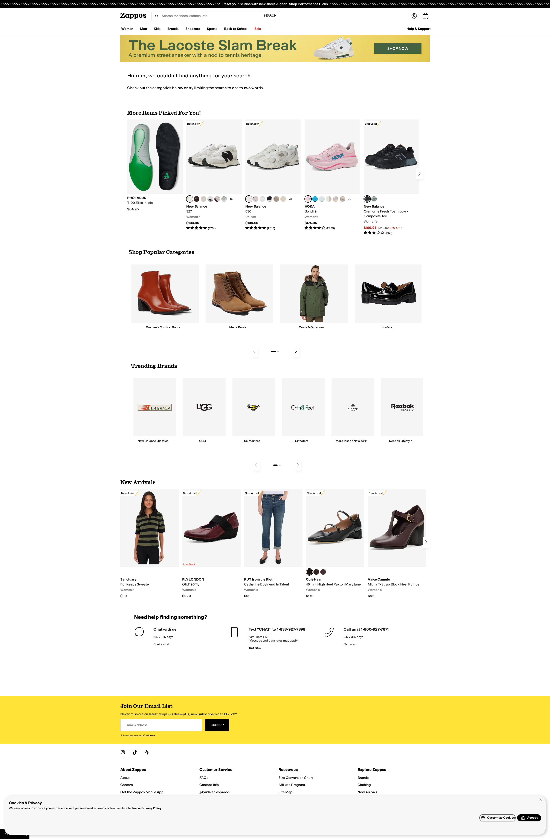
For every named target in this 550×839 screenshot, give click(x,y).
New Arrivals (367, 792)
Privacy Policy (151, 808)
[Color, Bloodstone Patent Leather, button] (323, 572)
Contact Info (209, 785)
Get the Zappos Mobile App (141, 792)
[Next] (419, 173)
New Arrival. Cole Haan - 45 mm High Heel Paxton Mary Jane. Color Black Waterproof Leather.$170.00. (335, 543)
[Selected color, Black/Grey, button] (367, 199)
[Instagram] (123, 752)
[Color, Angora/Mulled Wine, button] (217, 199)
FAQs (203, 778)
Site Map (285, 792)
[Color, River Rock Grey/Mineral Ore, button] (335, 199)
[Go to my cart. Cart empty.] (425, 16)
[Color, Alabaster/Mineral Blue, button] (328, 199)
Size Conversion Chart (295, 778)
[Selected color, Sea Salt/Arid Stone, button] (248, 199)
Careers (126, 785)
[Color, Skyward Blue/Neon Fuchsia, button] (315, 199)
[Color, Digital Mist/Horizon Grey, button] (210, 199)
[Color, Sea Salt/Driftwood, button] (276, 199)
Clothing (364, 785)
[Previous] (254, 351)
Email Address (136, 725)
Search (270, 15)
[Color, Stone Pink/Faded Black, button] (255, 199)
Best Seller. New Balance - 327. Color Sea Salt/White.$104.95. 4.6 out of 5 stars (214, 175)
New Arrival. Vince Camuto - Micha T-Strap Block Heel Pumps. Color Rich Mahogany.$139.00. (397, 543)
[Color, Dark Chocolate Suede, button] (316, 572)
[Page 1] (273, 351)
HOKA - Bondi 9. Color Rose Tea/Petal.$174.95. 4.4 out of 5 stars (332, 175)
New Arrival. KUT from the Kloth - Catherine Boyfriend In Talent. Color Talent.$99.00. (273, 543)
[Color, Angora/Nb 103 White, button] (224, 199)
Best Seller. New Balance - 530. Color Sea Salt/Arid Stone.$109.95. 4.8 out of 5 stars (273, 175)
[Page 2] (278, 351)
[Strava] (147, 752)
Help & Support (418, 29)
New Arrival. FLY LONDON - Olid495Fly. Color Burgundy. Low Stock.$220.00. (211, 543)
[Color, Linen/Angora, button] (203, 199)
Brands (363, 778)
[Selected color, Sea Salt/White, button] (189, 199)
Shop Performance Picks (308, 4)
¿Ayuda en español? (214, 792)
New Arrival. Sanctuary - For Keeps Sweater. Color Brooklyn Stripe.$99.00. (149, 543)
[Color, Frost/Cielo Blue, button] (321, 199)
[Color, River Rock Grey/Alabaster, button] (342, 199)
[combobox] (205, 16)
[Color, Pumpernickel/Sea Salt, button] (196, 199)
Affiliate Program (291, 785)
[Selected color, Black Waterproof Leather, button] (309, 572)
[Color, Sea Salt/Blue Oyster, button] (262, 199)
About (125, 778)
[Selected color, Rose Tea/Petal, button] (308, 199)
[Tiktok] (135, 752)
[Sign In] (414, 16)
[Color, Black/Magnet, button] (269, 199)
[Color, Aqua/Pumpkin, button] (374, 199)
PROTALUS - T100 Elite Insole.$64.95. (155, 165)
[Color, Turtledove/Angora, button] (283, 199)
